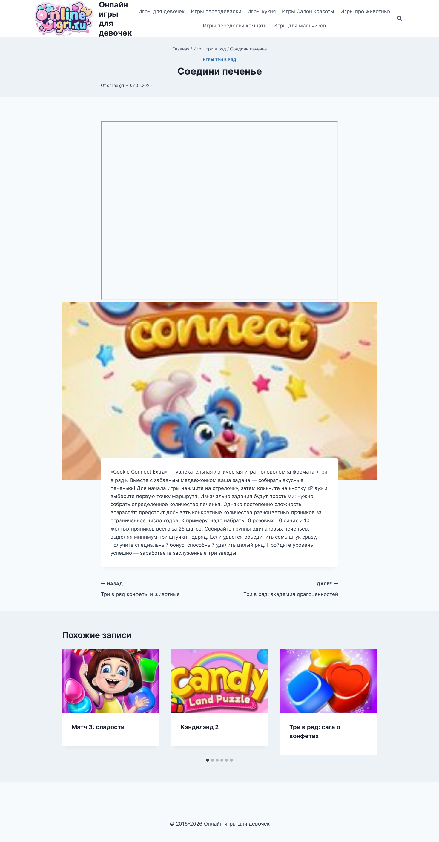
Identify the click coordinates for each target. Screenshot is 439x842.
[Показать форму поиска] (399, 18)
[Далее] (366, 702)
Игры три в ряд (219, 59)
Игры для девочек (161, 11)
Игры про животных (365, 11)
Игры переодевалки (216, 11)
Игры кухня (261, 11)
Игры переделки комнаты (235, 26)
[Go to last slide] (72, 702)
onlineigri (115, 85)
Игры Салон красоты (308, 11)
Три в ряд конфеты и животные (140, 589)
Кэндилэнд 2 (200, 727)
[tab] (207, 760)
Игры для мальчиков (300, 26)
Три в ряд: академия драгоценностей (290, 589)
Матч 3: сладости (98, 727)
